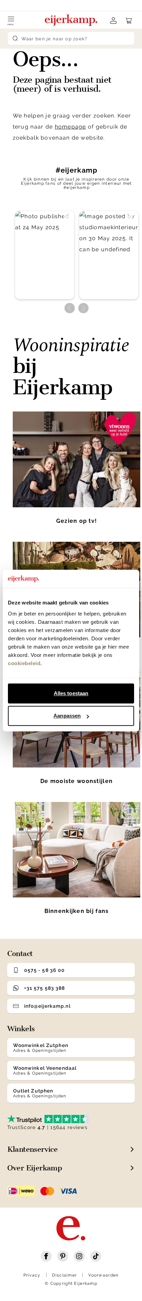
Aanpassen (67, 716)
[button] (44, 255)
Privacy (32, 1275)
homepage (70, 126)
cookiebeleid (24, 663)
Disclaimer (64, 1275)
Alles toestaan (71, 693)
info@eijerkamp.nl (47, 1006)
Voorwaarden (103, 1275)
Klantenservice (32, 1149)
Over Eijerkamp (34, 1167)
